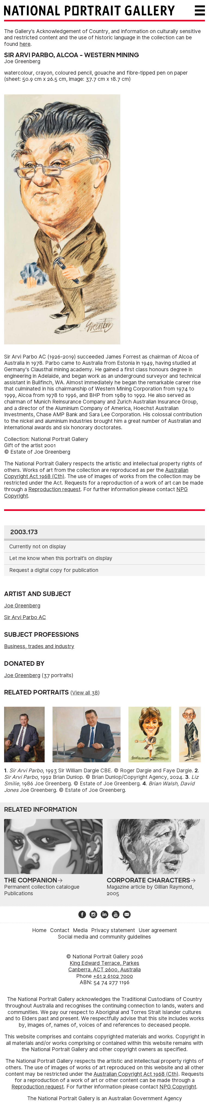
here (25, 44)
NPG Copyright (177, 1087)
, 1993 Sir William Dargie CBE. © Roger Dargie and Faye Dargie (100, 770)
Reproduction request (54, 489)
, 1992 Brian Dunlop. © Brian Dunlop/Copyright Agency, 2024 (93, 777)
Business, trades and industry (39, 646)
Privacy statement (113, 930)
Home (39, 930)
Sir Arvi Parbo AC (25, 617)
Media (80, 930)
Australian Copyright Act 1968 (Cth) (136, 1074)
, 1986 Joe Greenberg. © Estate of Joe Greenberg (101, 780)
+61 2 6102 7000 (113, 976)
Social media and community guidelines (104, 937)
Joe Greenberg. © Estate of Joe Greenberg (99, 786)
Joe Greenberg (22, 61)
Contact (59, 930)
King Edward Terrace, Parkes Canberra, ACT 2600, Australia (104, 966)
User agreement (158, 930)
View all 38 (85, 693)
